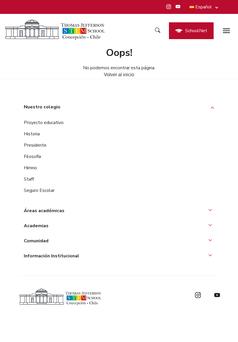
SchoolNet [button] (196, 31)
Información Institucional (51, 256)
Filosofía (32, 156)
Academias (36, 226)
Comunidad (36, 241)
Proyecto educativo (44, 122)
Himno (30, 168)
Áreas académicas (44, 211)
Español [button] (203, 7)
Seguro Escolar (39, 190)
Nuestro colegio (42, 107)
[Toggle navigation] (226, 31)
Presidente (35, 145)
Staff (29, 179)
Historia (32, 134)
